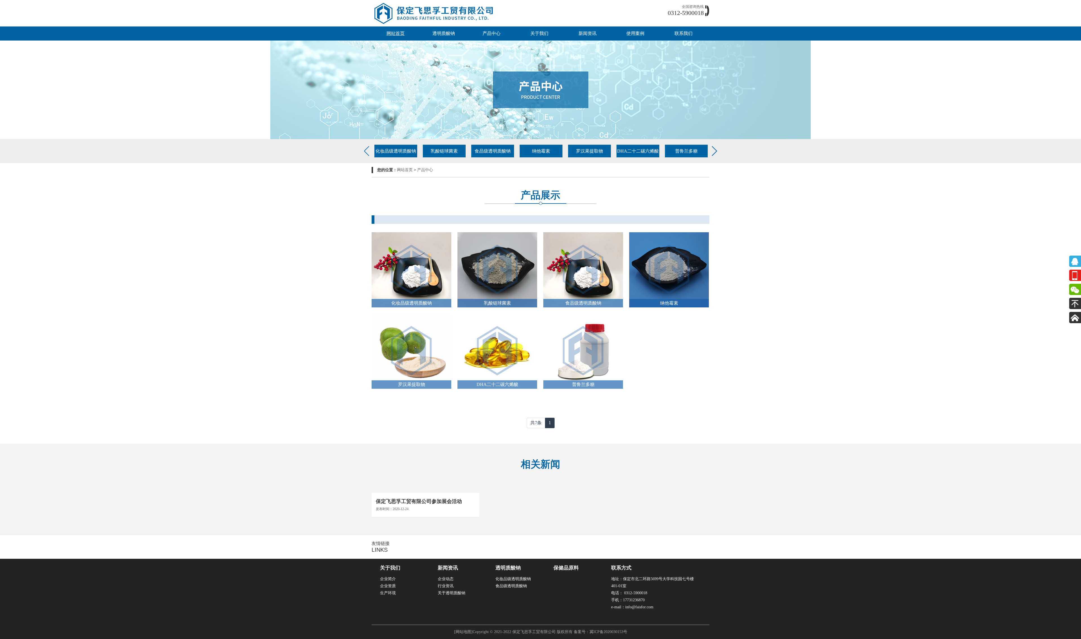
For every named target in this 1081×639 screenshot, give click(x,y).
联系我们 (683, 33)
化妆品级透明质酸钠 (396, 151)
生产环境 (388, 593)
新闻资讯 (588, 33)
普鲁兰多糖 (686, 151)
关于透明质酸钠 (451, 593)
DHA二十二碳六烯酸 (638, 151)
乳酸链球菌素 (444, 151)
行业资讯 (446, 586)
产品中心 (492, 33)
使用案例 (635, 33)
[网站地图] (463, 632)
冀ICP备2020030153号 (608, 632)
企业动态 (446, 579)
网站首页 (396, 33)
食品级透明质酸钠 (493, 151)
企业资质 (388, 586)
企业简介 (388, 579)
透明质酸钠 (443, 33)
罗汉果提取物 (589, 151)
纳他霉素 (541, 151)
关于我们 (539, 33)
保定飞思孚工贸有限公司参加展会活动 (419, 501)
